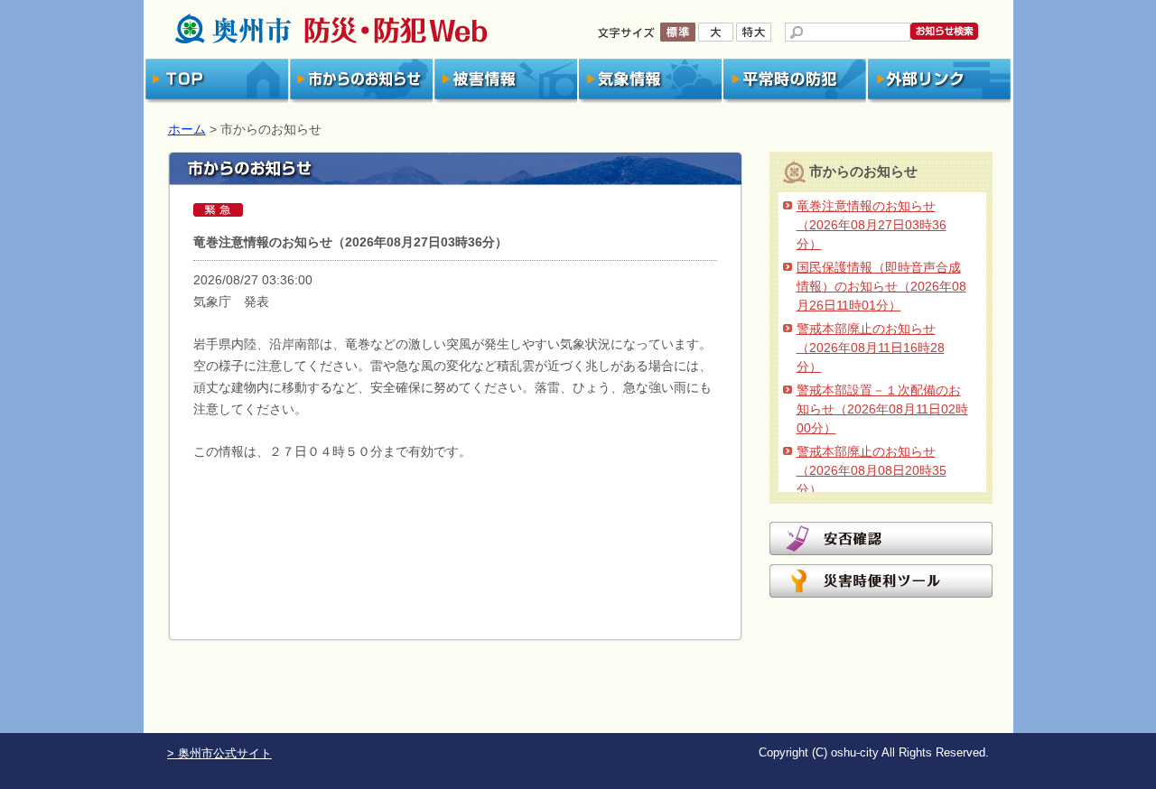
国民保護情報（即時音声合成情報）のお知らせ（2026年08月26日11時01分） (881, 286)
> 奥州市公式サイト (219, 753)
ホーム (187, 129)
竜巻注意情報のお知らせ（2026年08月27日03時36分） (871, 225)
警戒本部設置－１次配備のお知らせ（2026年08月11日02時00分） (882, 409)
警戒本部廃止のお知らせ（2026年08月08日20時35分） (871, 470)
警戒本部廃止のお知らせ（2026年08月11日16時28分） (871, 347)
